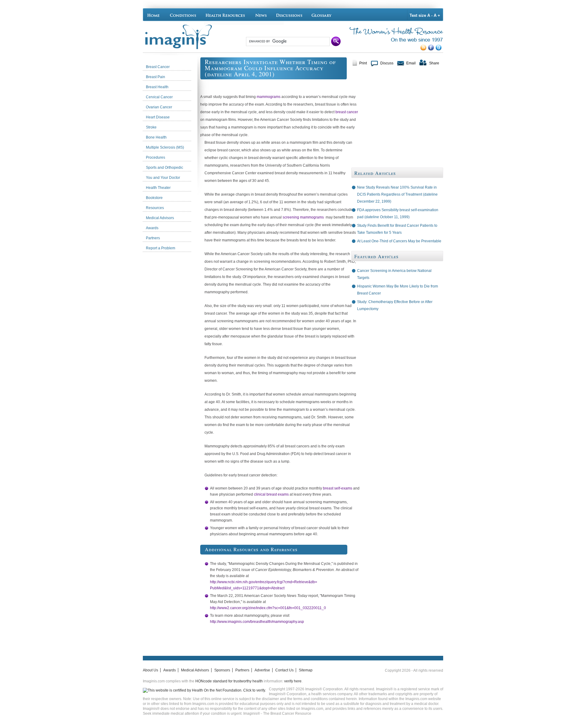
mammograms (268, 97)
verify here (293, 681)
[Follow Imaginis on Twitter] (439, 49)
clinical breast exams (271, 494)
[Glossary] (322, 14)
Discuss (386, 63)
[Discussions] (289, 14)
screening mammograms (303, 217)
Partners (242, 670)
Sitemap (306, 670)
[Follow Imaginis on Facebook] (432, 49)
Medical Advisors (195, 670)
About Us (150, 670)
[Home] (155, 14)
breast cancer (346, 112)
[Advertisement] (171, 346)
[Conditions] (183, 14)
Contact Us (284, 670)
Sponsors (222, 670)
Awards (169, 670)
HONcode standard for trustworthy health (229, 681)
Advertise (262, 670)
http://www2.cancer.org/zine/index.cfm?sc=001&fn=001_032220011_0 (268, 608)
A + (437, 15)
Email (411, 63)
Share (434, 63)
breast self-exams (337, 488)
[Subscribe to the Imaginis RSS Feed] (424, 49)
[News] (261, 14)
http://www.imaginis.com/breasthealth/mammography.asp (257, 622)
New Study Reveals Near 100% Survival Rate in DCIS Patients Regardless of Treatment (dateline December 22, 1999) (397, 194)
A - (429, 15)
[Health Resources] (225, 14)
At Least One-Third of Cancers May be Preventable (399, 241)
